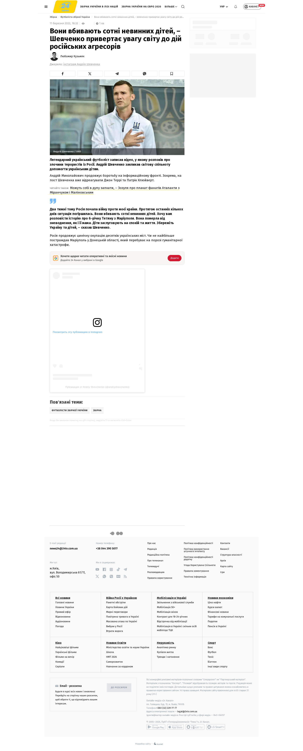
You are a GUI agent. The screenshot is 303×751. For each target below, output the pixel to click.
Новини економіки (220, 598)
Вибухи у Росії (114, 626)
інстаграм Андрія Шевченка (81, 64)
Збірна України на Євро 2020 (141, 6)
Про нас (151, 543)
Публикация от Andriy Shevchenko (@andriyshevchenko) (97, 387)
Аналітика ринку (166, 647)
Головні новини (64, 602)
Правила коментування (196, 571)
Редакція (152, 549)
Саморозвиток (114, 661)
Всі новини (62, 598)
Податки (212, 621)
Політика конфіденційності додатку (198, 558)
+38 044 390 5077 (106, 548)
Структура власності (231, 555)
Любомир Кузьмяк (72, 56)
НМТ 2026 (111, 656)
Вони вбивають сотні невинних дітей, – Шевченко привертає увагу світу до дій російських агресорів (138, 17)
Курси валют (215, 607)
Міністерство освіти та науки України (127, 647)
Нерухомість (165, 642)
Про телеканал (155, 561)
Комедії (59, 661)
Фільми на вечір (64, 656)
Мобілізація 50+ (166, 607)
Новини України (64, 607)
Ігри (222, 572)
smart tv (195, 727)
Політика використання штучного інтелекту (196, 550)
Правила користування (159, 578)
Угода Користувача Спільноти (200, 565)
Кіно (58, 642)
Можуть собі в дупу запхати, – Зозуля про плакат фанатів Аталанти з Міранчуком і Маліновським (115, 190)
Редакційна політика (158, 555)
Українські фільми (65, 652)
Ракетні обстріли (116, 602)
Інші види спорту (217, 666)
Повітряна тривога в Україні (122, 616)
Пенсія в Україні (217, 626)
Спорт (212, 642)
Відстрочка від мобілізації (172, 621)
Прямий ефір (63, 611)
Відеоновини (62, 616)
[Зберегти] (171, 74)
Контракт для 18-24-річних (172, 616)
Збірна (54, 17)
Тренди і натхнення (168, 656)
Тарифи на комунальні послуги (226, 616)
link (97, 569)
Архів (223, 561)
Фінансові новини (218, 611)
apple (175, 727)
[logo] (65, 6)
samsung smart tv (215, 727)
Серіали (60, 666)
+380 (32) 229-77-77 (166, 708)
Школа (110, 652)
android (155, 727)
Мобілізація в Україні (171, 598)
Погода (59, 626)
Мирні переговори (117, 611)
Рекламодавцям (155, 572)
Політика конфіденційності (198, 543)
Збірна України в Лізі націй (99, 6)
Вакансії (224, 549)
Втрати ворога (114, 631)
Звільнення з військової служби (175, 602)
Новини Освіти (116, 642)
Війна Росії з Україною (121, 598)
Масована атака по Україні (121, 621)
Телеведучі (153, 566)
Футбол (212, 652)
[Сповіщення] (235, 6)
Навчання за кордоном (119, 666)
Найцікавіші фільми (67, 647)
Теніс (211, 656)
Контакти (225, 543)
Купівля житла (165, 652)
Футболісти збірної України (75, 17)
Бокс (210, 647)
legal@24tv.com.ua (187, 711)
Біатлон (212, 661)
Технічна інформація (195, 577)
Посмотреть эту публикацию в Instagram (77, 332)
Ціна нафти (214, 602)
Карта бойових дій (117, 607)
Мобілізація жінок (167, 611)
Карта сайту (226, 566)
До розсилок (119, 687)
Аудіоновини (62, 621)
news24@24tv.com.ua (64, 548)
